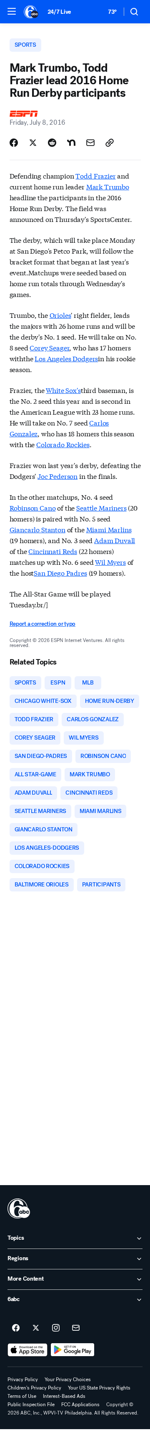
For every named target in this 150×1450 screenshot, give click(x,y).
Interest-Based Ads (64, 1396)
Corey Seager (49, 347)
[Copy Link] (109, 143)
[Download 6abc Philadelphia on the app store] (28, 1350)
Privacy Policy (23, 1379)
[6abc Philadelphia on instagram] (56, 1328)
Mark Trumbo (107, 186)
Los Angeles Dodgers (66, 358)
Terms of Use (22, 1396)
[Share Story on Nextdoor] (71, 143)
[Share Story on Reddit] (52, 143)
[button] (11, 11)
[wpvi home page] (19, 1208)
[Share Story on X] (33, 143)
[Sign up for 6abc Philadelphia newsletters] (76, 1328)
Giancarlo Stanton (37, 529)
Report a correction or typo (42, 624)
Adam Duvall (114, 540)
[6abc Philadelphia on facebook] (16, 1328)
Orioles (60, 315)
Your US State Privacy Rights (99, 1387)
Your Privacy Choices (68, 1379)
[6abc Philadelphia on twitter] (36, 1328)
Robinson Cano (33, 507)
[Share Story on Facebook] (14, 143)
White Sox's (63, 390)
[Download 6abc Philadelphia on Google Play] (73, 1350)
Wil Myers (110, 561)
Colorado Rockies (62, 444)
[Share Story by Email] (90, 143)
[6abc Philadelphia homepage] (31, 11)
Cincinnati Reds (52, 551)
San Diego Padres (60, 572)
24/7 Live (59, 12)
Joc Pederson (58, 476)
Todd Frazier (95, 175)
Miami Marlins (109, 529)
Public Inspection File (31, 1404)
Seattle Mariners (101, 507)
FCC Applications (80, 1404)
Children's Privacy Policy (34, 1387)
